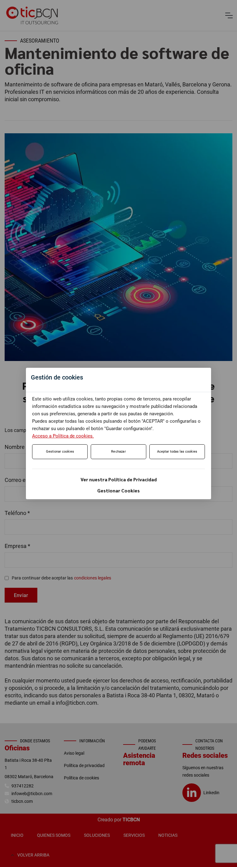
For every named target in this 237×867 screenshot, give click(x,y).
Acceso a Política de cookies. (63, 436)
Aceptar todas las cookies (177, 452)
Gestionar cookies (60, 452)
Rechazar (118, 452)
